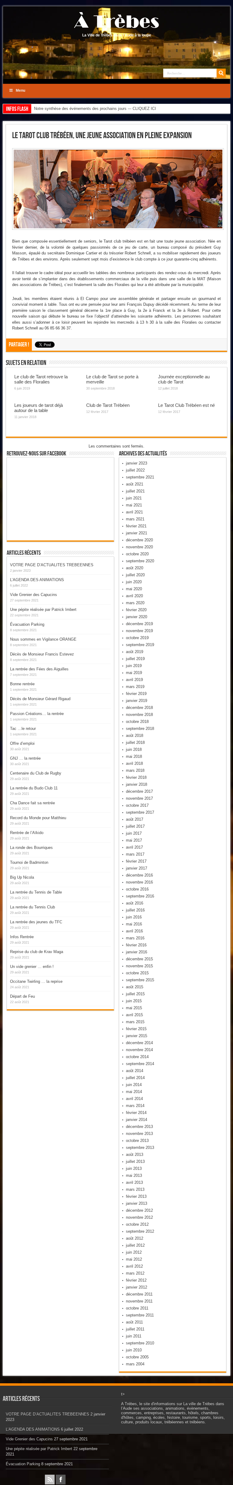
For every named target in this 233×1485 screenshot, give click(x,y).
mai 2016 (134, 924)
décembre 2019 (139, 624)
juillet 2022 (135, 470)
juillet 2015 (135, 994)
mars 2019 (135, 686)
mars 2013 (135, 1189)
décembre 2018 (139, 707)
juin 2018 (134, 749)
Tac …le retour (23, 728)
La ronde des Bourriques (31, 847)
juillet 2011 (135, 1329)
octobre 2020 (137, 554)
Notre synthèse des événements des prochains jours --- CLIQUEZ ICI (95, 108)
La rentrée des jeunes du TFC (36, 922)
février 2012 (136, 1280)
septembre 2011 (140, 1315)
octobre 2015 (137, 973)
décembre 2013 (139, 1126)
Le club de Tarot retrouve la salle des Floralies (41, 379)
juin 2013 (134, 1168)
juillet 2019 (135, 658)
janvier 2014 (136, 1119)
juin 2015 (134, 1001)
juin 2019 (134, 665)
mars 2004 (135, 1364)
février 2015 (136, 1029)
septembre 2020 (140, 561)
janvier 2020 (136, 617)
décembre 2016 (139, 875)
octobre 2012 (137, 1224)
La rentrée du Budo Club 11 (34, 788)
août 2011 (134, 1322)
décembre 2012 (139, 1210)
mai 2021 (134, 505)
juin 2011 (133, 1336)
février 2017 (136, 861)
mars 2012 (135, 1273)
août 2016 (134, 903)
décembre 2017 (139, 791)
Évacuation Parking (27, 624)
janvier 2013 (136, 1203)
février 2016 (136, 945)
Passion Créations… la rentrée (37, 713)
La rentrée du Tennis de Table (36, 892)
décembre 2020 (139, 540)
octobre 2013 (137, 1140)
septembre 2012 (140, 1231)
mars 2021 (135, 519)
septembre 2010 (140, 1343)
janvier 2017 (136, 868)
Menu (20, 90)
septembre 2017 (140, 812)
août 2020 (134, 568)
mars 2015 (135, 1022)
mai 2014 (134, 1091)
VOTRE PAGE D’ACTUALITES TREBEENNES (51, 565)
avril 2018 (134, 763)
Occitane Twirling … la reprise (36, 981)
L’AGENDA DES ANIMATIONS (37, 579)
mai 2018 (134, 756)
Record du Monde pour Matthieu (38, 818)
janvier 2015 (136, 1036)
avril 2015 (134, 1015)
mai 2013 (134, 1175)
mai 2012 (134, 1259)
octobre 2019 (137, 637)
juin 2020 (134, 582)
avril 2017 (134, 847)
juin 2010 (134, 1350)
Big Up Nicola (22, 877)
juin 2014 (134, 1084)
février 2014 (136, 1112)
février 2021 (136, 526)
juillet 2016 (135, 910)
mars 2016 (135, 938)
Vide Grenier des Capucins (33, 594)
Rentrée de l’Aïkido (26, 832)
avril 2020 (134, 596)
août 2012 (134, 1238)
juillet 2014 (135, 1077)
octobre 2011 (137, 1308)
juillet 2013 (135, 1161)
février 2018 (136, 777)
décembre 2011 (139, 1294)
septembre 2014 (140, 1063)
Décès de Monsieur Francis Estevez (42, 654)
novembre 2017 (139, 798)
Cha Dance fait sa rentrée (32, 803)
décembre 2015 (139, 959)
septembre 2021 (140, 477)
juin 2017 (134, 833)
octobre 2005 (137, 1357)
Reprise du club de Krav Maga (36, 951)
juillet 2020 (135, 575)
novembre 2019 (139, 630)
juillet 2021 (135, 491)
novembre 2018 (139, 714)
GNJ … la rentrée (25, 758)
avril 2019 (134, 679)
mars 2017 (135, 854)
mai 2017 (134, 840)
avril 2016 (134, 931)
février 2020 (136, 610)
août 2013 (134, 1154)
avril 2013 (134, 1182)
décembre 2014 (139, 1043)
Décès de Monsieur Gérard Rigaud (40, 699)
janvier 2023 (136, 463)
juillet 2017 (135, 826)
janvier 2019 (136, 700)
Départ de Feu (22, 996)
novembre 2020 (139, 547)
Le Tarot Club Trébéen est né (186, 405)
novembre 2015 (139, 966)
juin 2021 (134, 498)
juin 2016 (134, 917)
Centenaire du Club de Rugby (35, 773)
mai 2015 (134, 1008)
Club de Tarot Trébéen (108, 405)
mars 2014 (135, 1105)
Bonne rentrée (22, 684)
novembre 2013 (139, 1133)
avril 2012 (134, 1266)
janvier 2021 (136, 533)
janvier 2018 (136, 784)
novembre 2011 (139, 1301)
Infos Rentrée (22, 937)
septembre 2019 (140, 644)
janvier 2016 (136, 952)
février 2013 (136, 1196)
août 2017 (134, 819)
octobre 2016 (137, 889)
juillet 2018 (135, 742)
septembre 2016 (140, 896)
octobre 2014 (137, 1056)
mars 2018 (135, 770)
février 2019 (136, 693)
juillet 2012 (135, 1245)
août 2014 (134, 1070)
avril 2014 (134, 1098)
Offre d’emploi (22, 743)
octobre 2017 (137, 805)
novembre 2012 (139, 1217)
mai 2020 (134, 589)
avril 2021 (134, 512)
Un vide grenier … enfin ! (32, 966)
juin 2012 (134, 1252)
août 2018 (134, 735)
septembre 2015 (140, 980)
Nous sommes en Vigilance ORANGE (43, 639)
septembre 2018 (140, 728)
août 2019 (134, 651)
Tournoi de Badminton (29, 862)
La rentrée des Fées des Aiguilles (39, 669)
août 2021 (134, 484)
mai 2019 (134, 672)
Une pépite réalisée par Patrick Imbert (43, 609)
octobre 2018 (137, 721)
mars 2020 (135, 603)
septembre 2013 (140, 1147)
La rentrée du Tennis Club (32, 907)
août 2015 (134, 987)
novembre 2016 (139, 882)
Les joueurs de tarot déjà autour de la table (38, 408)
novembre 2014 (139, 1049)
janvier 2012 (136, 1287)
